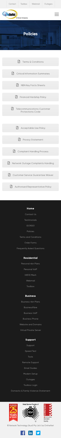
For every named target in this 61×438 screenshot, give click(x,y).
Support (30, 345)
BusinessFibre (30, 307)
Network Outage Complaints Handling (33, 163)
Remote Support (30, 362)
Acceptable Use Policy (32, 128)
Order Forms (30, 242)
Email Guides (30, 368)
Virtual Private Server (30, 330)
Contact (12, 4)
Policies (30, 231)
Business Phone (30, 319)
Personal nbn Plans (30, 263)
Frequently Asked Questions (30, 248)
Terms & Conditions (33, 61)
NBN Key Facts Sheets (32, 85)
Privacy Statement (32, 139)
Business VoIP (30, 313)
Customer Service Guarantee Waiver (32, 175)
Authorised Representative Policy (32, 186)
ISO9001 (30, 225)
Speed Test (30, 351)
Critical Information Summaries (33, 73)
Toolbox (24, 4)
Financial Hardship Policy (32, 97)
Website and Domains (31, 324)
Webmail (36, 4)
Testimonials (30, 220)
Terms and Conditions (30, 237)
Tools (30, 357)
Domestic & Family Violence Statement (30, 391)
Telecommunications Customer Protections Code (32, 110)
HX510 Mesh (30, 275)
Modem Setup (30, 374)
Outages (48, 4)
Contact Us (30, 214)
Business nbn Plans (30, 302)
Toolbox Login (30, 385)
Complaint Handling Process (32, 151)
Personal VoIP (30, 269)
